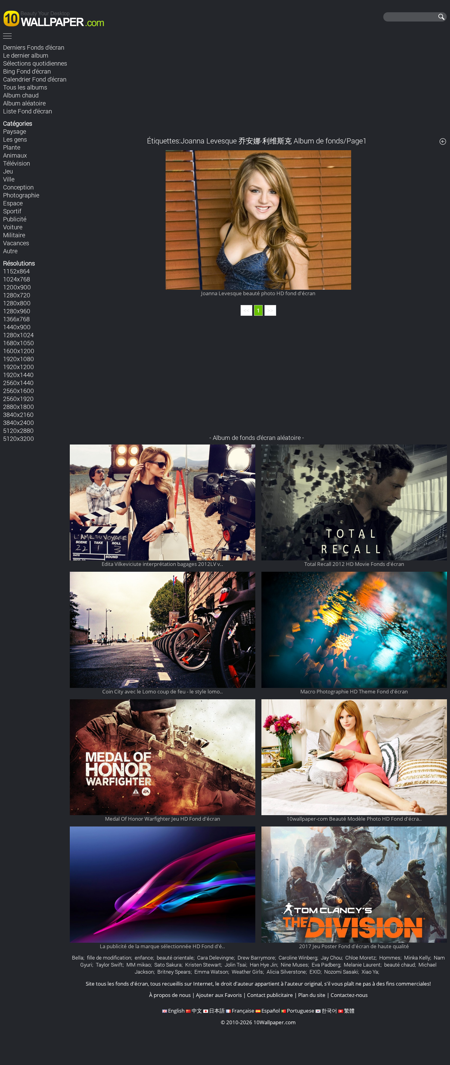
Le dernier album (25, 55)
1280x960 (16, 311)
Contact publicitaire (270, 994)
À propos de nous (170, 994)
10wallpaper (56, 17)
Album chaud (21, 95)
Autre (10, 251)
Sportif (12, 211)
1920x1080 (18, 359)
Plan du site (311, 994)
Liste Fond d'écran (27, 111)
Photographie (21, 195)
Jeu (8, 171)
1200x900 (17, 287)
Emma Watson (211, 971)
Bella (77, 957)
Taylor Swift (109, 964)
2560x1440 (18, 383)
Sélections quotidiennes (35, 63)
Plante (11, 147)
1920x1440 (18, 375)
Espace (13, 203)
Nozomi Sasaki (341, 971)
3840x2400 (18, 422)
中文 (197, 1010)
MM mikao (138, 964)
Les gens (15, 139)
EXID (315, 971)
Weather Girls (247, 971)
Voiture (12, 227)
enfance (144, 957)
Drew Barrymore (256, 957)
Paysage (14, 131)
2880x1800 (18, 406)
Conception (18, 187)
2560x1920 (18, 399)
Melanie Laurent (362, 964)
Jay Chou (331, 957)
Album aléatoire (24, 103)
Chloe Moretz (360, 957)
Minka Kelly (417, 957)
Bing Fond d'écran (27, 71)
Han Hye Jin (263, 964)
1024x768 (16, 279)
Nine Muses (294, 964)
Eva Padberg (326, 964)
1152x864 (16, 271)
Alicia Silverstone (286, 971)
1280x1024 (18, 335)
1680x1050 (18, 343)
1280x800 (17, 303)
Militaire (14, 235)
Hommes (389, 957)
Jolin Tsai (235, 964)
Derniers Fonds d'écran (33, 47)
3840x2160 (18, 414)
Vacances (16, 243)
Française (243, 1010)
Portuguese (300, 1010)
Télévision (16, 163)
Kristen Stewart (203, 964)
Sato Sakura (168, 964)
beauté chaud (399, 964)
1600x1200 (18, 351)
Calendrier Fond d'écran (34, 79)
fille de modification (109, 957)
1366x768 (16, 319)
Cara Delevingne (215, 957)
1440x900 (17, 327)
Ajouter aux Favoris (219, 994)
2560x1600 (18, 391)
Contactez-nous (349, 994)
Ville (8, 179)
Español (270, 1010)
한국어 (329, 1010)
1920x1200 (18, 367)
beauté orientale (175, 957)
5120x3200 (18, 438)
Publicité (14, 219)
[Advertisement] (258, 85)
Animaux (15, 155)
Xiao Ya (370, 971)
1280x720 (16, 295)
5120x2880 (18, 430)
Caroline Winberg (298, 957)
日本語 (217, 1010)
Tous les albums (25, 87)
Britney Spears (174, 971)
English (176, 1010)
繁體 (349, 1010)
